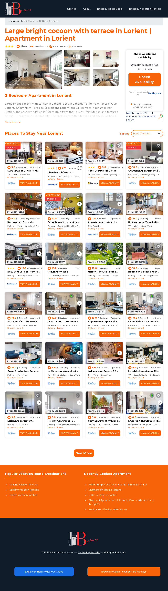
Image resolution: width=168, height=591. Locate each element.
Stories (71, 8)
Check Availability (144, 79)
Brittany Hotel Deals (110, 8)
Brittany (43, 21)
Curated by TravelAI (89, 552)
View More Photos (19, 84)
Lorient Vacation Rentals (24, 484)
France (32, 21)
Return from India (58, 271)
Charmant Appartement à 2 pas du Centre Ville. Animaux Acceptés (121, 502)
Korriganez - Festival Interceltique (108, 509)
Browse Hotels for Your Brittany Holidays (124, 571)
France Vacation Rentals (23, 495)
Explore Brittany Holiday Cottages (44, 571)
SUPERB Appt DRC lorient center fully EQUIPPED (118, 484)
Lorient (55, 21)
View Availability (29, 183)
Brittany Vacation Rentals (145, 8)
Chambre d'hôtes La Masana (105, 489)
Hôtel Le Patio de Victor (102, 170)
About (87, 8)
